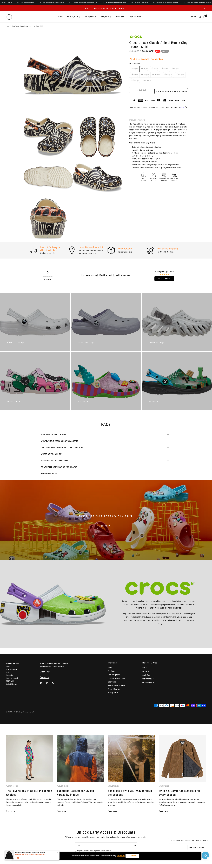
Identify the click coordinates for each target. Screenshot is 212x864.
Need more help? (49, 473)
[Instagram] (48, 683)
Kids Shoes (106, 16)
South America (147, 682)
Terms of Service (114, 689)
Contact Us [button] (44, 677)
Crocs (169, 132)
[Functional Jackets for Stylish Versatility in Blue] (80, 758)
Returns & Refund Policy (116, 685)
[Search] (200, 16)
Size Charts (112, 682)
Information (112, 663)
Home (60, 16)
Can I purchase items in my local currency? (62, 447)
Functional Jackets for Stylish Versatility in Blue (75, 793)
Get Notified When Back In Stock (171, 91)
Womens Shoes (73, 16)
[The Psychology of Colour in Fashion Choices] (29, 758)
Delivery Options (114, 674)
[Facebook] (42, 683)
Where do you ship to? (51, 454)
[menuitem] (61, 17)
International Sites (149, 663)
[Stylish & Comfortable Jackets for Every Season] (182, 758)
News (110, 667)
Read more (10, 811)
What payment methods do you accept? (59, 441)
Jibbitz (147, 161)
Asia (143, 667)
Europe (144, 671)
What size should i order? (53, 434)
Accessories (135, 16)
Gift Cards (111, 671)
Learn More (121, 856)
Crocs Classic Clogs (143, 132)
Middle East (146, 675)
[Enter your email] (134, 845)
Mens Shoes (90, 16)
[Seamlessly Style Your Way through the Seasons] (131, 758)
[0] (204, 16)
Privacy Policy (113, 692)
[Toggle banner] (204, 8)
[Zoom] (116, 39)
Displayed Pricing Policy (116, 678)
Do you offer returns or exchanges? (59, 467)
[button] (105, 526)
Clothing (120, 16)
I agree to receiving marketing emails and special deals (94, 851)
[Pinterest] (54, 683)
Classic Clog (136, 124)
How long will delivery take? (55, 460)
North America (147, 678)
